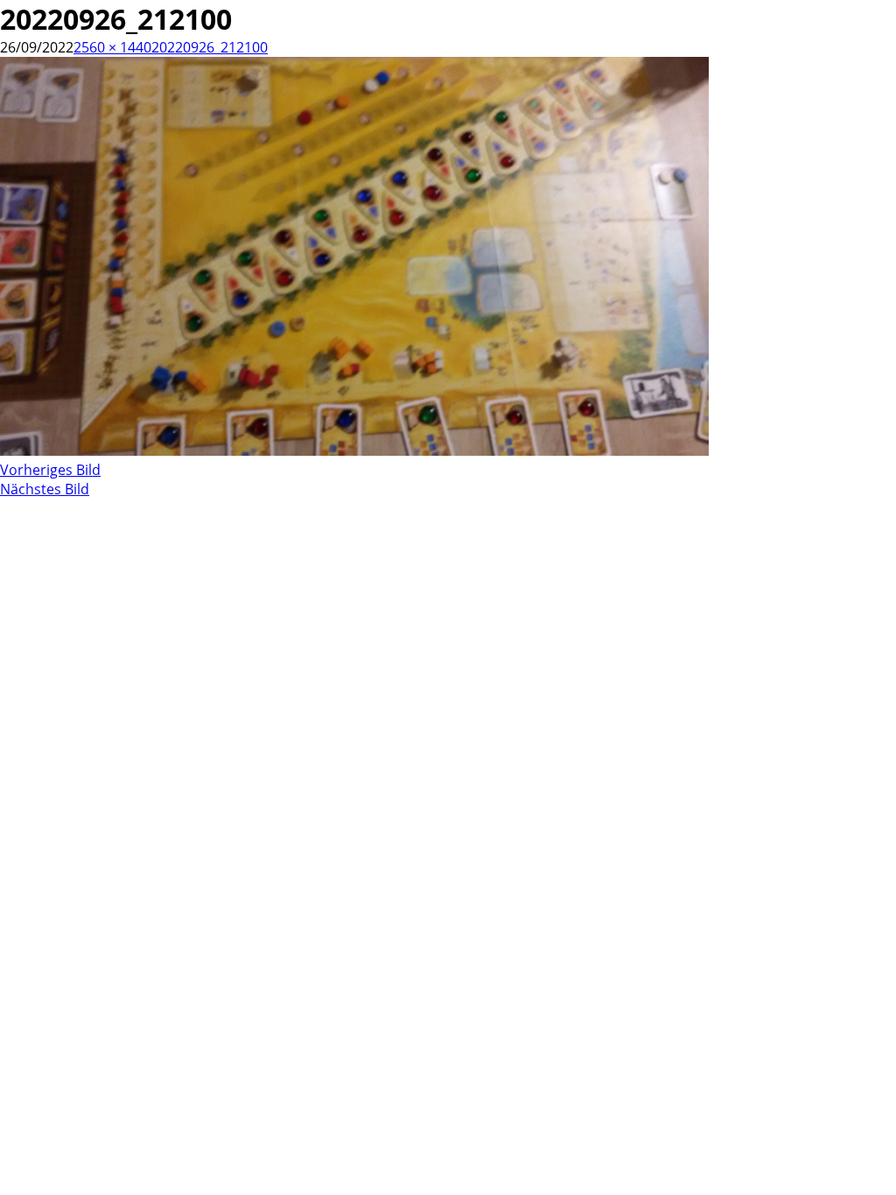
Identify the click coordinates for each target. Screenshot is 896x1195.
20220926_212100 (209, 47)
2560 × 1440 (112, 47)
